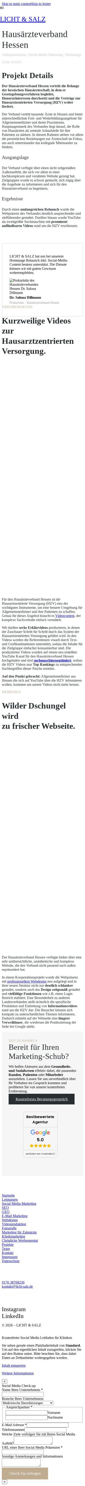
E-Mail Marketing (14, 1216)
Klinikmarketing (13, 1236)
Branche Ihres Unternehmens (23, 1399)
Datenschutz (10, 1261)
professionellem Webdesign (26, 981)
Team (6, 1249)
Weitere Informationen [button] (18, 1373)
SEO (5, 1208)
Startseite (8, 1195)
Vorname (53, 1413)
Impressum (9, 1257)
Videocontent (64, 616)
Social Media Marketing (19, 1204)
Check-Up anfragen (25, 1473)
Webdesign (10, 1220)
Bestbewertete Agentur (40, 1119)
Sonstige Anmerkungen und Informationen (32, 1456)
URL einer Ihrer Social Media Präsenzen (32, 1447)
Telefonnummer (13, 1430)
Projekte (8, 1244)
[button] (16, 4)
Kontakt (7, 1253)
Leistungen (10, 1199)
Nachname (55, 1417)
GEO (6, 1212)
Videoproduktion (14, 1224)
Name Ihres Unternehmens (22, 1390)
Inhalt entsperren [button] (14, 1365)
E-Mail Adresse (14, 1425)
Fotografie (9, 1228)
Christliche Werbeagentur (20, 1240)
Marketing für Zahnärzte (19, 1232)
